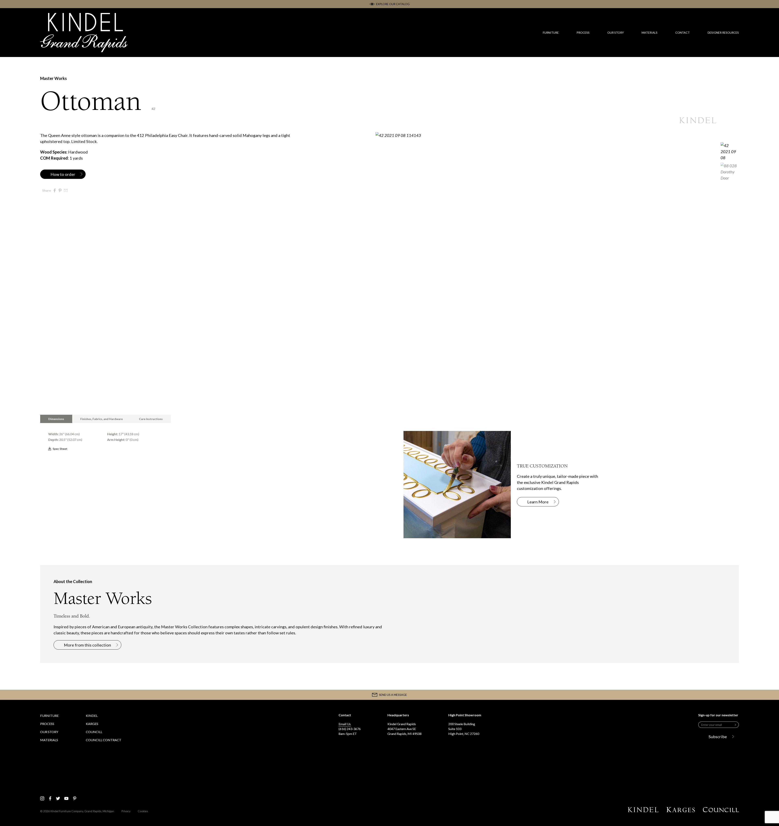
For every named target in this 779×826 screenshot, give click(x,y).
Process (47, 724)
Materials (49, 740)
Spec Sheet (60, 448)
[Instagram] (42, 798)
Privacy (125, 811)
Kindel (92, 716)
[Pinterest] (75, 798)
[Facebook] (50, 798)
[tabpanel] (208, 437)
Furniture (49, 716)
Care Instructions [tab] (151, 419)
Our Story (49, 732)
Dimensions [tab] (56, 419)
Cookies (143, 811)
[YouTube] (66, 798)
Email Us (345, 724)
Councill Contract (103, 740)
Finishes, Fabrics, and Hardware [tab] (101, 419)
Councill (94, 732)
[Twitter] (58, 798)
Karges (92, 724)
